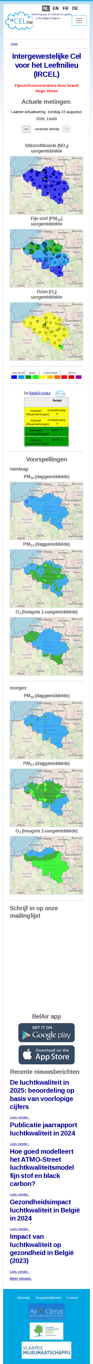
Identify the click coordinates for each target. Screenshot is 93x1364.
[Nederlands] (38, 20)
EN (55, 8)
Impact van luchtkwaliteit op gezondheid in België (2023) (42, 1249)
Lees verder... (20, 1117)
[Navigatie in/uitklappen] (79, 20)
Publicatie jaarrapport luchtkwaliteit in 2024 (43, 1129)
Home (14, 43)
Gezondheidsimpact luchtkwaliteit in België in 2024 (45, 1210)
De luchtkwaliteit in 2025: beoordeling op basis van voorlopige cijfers (42, 1094)
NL (46, 8)
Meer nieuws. (21, 1278)
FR (65, 8)
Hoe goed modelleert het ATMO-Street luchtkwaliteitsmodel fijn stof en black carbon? (42, 1168)
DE (75, 8)
